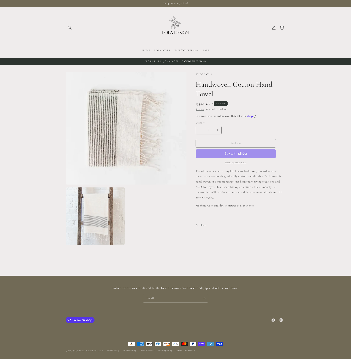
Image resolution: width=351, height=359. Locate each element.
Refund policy (113, 350)
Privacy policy (129, 350)
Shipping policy (165, 350)
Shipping (200, 109)
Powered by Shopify (94, 350)
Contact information (185, 350)
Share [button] (203, 225)
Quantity (200, 122)
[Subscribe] (204, 298)
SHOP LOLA (79, 350)
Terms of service (147, 350)
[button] (70, 28)
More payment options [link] (235, 162)
